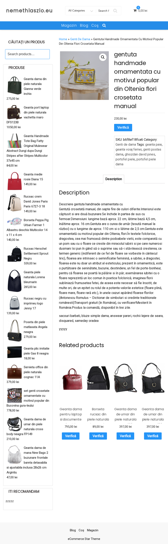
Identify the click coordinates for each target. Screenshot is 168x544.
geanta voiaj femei (129, 149)
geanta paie (153, 144)
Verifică (123, 127)
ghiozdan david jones (140, 154)
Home (63, 39)
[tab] (113, 179)
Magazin (69, 25)
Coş (95, 25)
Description (113, 179)
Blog (84, 25)
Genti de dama (80, 39)
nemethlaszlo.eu (29, 10)
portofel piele (125, 159)
